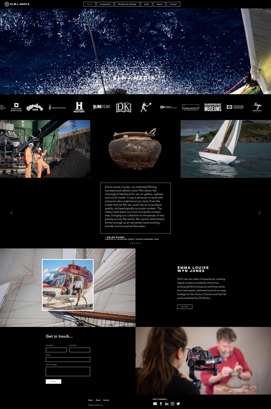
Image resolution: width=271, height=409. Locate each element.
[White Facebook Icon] (161, 403)
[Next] (259, 213)
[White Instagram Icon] (172, 403)
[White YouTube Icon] (155, 403)
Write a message (51, 364)
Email (47, 355)
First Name (49, 345)
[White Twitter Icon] (178, 403)
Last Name (72, 345)
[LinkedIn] (166, 403)
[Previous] (11, 213)
